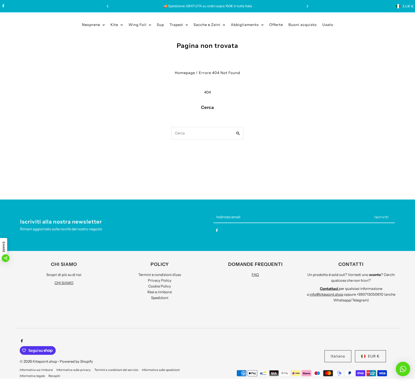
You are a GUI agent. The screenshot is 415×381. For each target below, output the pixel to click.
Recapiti (54, 376)
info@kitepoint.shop (326, 294)
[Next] (307, 6)
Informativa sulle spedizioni (161, 370)
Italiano (338, 356)
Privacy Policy (159, 280)
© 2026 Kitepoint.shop (39, 361)
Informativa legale (32, 376)
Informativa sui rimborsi (36, 370)
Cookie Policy (159, 286)
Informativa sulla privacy (73, 370)
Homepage (185, 72)
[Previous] (107, 6)
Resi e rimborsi (159, 292)
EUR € (408, 6)
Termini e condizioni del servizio (116, 370)
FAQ (255, 274)
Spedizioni (159, 297)
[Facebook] (2, 6)
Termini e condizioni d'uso (159, 274)
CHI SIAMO (64, 283)
